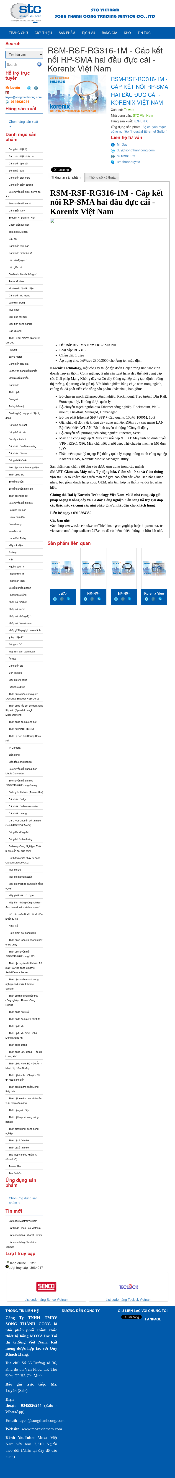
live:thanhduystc (128, 161)
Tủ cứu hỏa (15, 1173)
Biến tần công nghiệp (20, 761)
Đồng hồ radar (17, 170)
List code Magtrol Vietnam (23, 1220)
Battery (13, 552)
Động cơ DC (15, 644)
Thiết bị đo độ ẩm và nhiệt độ (24, 1019)
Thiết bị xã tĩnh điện (19, 1140)
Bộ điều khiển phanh (20, 587)
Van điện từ (15, 531)
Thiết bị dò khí (16, 1026)
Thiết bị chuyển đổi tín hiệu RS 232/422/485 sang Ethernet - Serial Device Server (23, 967)
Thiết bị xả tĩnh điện (19, 1147)
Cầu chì (13, 238)
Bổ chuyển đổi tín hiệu (21, 502)
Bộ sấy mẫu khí (17, 439)
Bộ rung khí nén (17, 510)
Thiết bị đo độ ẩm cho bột (22, 721)
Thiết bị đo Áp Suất (19, 1011)
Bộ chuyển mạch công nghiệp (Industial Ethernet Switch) (139, 129)
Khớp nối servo (17, 609)
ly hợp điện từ (16, 637)
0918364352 (126, 156)
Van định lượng (17, 302)
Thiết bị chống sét (18, 495)
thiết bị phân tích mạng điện (24, 467)
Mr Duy (122, 144)
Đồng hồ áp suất (18, 425)
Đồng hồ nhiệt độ (18, 149)
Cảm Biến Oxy (17, 210)
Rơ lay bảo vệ (16, 406)
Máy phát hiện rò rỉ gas (21, 895)
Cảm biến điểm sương (21, 184)
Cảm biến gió (16, 665)
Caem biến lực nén (19, 224)
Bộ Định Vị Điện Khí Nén (22, 217)
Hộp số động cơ (17, 260)
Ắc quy (12, 658)
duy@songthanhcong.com (136, 150)
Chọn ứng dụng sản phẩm (23, 1200)
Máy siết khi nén (18, 316)
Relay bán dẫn (17, 517)
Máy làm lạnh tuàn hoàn (22, 651)
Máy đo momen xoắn (20, 876)
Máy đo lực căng (18, 679)
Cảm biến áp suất (18, 163)
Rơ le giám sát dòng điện (22, 932)
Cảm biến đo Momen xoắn (23, 806)
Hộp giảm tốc (16, 267)
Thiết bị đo (14, 392)
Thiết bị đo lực (16, 474)
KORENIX (141, 121)
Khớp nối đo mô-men (20, 623)
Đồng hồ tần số (17, 432)
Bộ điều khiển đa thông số (23, 274)
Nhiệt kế (13, 925)
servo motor (15, 356)
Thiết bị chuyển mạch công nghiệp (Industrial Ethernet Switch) (22, 983)
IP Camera (15, 747)
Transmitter (15, 1166)
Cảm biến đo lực (18, 799)
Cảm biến (14, 385)
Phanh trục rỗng (17, 594)
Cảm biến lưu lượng (19, 295)
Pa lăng (13, 349)
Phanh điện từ (16, 573)
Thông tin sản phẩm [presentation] (66, 177)
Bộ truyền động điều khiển (23, 370)
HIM (11, 559)
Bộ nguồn (14, 399)
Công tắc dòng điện (19, 832)
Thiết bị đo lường (18, 1044)
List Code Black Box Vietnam (25, 1228)
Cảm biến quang (18, 813)
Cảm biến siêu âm (18, 363)
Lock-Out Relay (17, 538)
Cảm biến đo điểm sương (22, 446)
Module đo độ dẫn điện (21, 288)
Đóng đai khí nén (18, 460)
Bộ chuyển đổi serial (20, 203)
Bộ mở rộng (15, 524)
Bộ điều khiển (16, 481)
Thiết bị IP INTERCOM (21, 729)
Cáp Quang (15, 331)
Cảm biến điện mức (19, 177)
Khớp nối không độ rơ (20, 616)
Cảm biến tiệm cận (19, 246)
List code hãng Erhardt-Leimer (25, 1235)
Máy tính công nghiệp (20, 323)
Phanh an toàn (17, 580)
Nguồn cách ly (17, 566)
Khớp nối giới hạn (18, 602)
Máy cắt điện (16, 545)
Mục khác (14, 309)
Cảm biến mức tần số (20, 253)
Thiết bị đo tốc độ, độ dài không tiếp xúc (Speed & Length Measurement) (24, 710)
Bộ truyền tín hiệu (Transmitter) (26, 792)
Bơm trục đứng (17, 687)
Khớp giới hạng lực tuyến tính (25, 630)
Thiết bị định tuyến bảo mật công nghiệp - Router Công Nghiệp (21, 1000)
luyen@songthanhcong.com (23, 97)
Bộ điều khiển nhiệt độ (21, 488)
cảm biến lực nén (18, 231)
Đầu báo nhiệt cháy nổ (21, 156)
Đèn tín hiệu (15, 672)
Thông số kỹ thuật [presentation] (102, 177)
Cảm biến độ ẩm (18, 453)
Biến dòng (14, 754)
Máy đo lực (15, 869)
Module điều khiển (18, 378)
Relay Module (16, 281)
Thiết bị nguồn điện (19, 1110)
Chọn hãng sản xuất (23, 121)
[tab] (66, 177)
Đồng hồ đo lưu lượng (20, 839)
